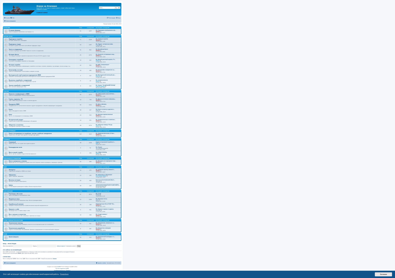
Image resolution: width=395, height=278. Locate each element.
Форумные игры (14, 199)
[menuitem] (12, 18)
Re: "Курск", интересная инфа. (104, 44)
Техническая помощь (16, 223)
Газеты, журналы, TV (16, 99)
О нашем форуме (14, 30)
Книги (11, 109)
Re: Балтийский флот (102, 49)
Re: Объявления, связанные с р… (105, 222)
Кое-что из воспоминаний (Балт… (105, 179)
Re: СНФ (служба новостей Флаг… (105, 93)
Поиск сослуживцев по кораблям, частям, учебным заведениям (30, 133)
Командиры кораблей (16, 59)
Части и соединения (15, 49)
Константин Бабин (101, 176)
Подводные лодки (15, 44)
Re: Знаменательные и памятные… (106, 119)
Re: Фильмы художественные (104, 114)
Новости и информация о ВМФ (19, 94)
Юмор (5, 167)
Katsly (97, 200)
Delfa (97, 143)
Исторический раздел (16, 119)
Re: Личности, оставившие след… (105, 54)
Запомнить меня (70, 246)
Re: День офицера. (101, 104)
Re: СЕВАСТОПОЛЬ (101, 152)
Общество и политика (16, 125)
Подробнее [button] (64, 274)
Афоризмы (12, 175)
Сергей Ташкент (100, 86)
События (6, 91)
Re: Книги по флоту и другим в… (105, 109)
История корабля (14, 65)
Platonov (98, 76)
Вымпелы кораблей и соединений (20, 80)
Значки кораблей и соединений (19, 85)
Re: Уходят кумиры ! (101, 214)
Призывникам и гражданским (12, 158)
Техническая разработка (17, 228)
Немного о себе (14, 209)
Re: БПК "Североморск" (102, 64)
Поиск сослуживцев (9, 130)
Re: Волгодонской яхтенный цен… (106, 75)
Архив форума (14, 237)
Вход (4, 243)
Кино (10, 114)
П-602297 (98, 45)
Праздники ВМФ (14, 104)
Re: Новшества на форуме (103, 228)
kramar (55, 258)
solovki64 (98, 210)
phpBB (58, 266)
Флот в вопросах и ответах (18, 161)
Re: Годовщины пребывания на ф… (106, 30)
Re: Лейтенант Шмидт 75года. (104, 124)
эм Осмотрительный (101, 148)
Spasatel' (98, 181)
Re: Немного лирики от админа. (105, 209)
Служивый (6, 139)
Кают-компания (8, 191)
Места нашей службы (16, 152)
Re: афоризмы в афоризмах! (104, 174)
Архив (5, 234)
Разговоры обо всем (16, 194)
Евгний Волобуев (100, 186)
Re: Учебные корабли (102, 39)
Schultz (98, 31)
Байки (11, 185)
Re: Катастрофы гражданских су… (105, 69)
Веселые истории (14, 180)
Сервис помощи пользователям (13, 220)
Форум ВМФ (6, 27)
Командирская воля (15, 147)
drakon (98, 60)
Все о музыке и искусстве (17, 214)
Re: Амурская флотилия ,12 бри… (105, 133)
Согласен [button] (383, 274)
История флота (14, 54)
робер (97, 110)
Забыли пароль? (61, 246)
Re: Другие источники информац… (106, 99)
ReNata (98, 194)
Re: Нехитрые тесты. (101, 198)
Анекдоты (12, 169)
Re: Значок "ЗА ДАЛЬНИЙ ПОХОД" (105, 85)
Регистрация (12, 243)
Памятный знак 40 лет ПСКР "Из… (105, 204)
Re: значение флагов (102, 80)
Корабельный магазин (16, 204)
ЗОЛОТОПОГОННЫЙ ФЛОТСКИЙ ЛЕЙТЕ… (108, 185)
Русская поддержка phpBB (62, 268)
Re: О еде (98, 193)
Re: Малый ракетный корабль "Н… (106, 59)
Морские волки (7, 36)
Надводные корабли (15, 39)
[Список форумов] (19, 9)
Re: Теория (99, 147)
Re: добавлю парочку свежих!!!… (105, 169)
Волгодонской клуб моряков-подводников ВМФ (25, 75)
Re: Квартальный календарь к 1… (105, 236)
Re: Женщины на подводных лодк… (106, 161)
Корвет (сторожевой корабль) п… (105, 142)
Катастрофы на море (16, 70)
